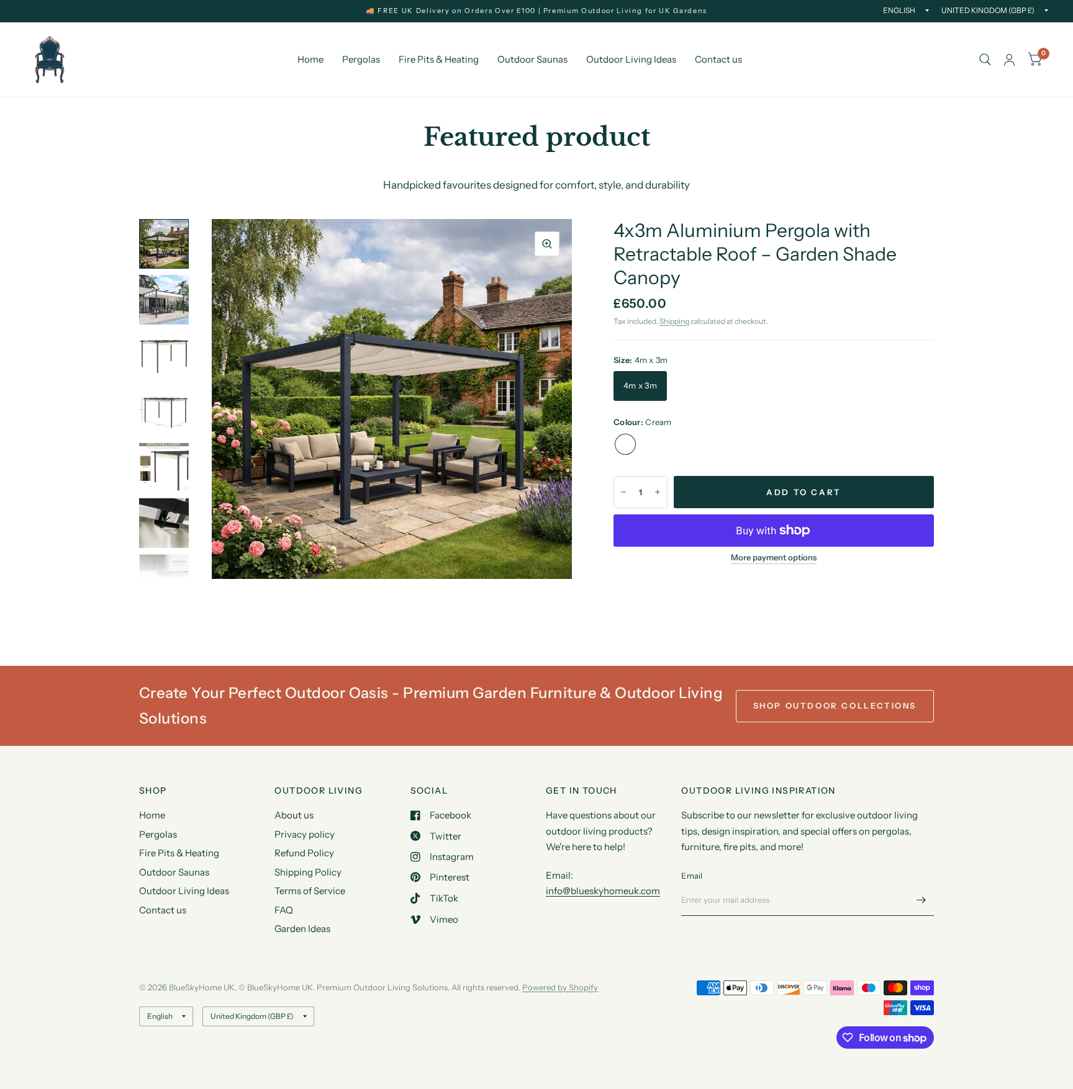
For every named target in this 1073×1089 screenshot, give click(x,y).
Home (310, 59)
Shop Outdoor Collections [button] (835, 705)
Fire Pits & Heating (439, 59)
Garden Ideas (302, 928)
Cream (625, 444)
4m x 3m (640, 385)
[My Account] (1009, 59)
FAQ (283, 910)
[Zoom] (547, 243)
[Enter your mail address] (921, 900)
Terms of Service (309, 891)
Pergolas (361, 59)
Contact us (718, 59)
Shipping (674, 321)
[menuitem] (310, 59)
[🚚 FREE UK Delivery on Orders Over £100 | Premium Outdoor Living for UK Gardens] (536, 11)
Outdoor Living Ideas (631, 59)
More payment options (774, 557)
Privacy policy (304, 834)
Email (691, 876)
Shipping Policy (308, 872)
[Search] (985, 59)
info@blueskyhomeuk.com (603, 891)
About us (294, 815)
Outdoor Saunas (532, 59)
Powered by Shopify (560, 987)
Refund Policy (304, 853)
